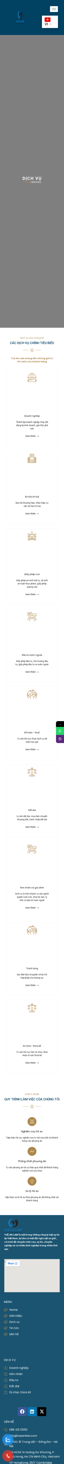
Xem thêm (30, 436)
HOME (26, 182)
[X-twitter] (41, 1411)
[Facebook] (22, 1411)
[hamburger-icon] (54, 9)
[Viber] (60, 739)
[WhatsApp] (60, 731)
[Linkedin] (32, 1411)
